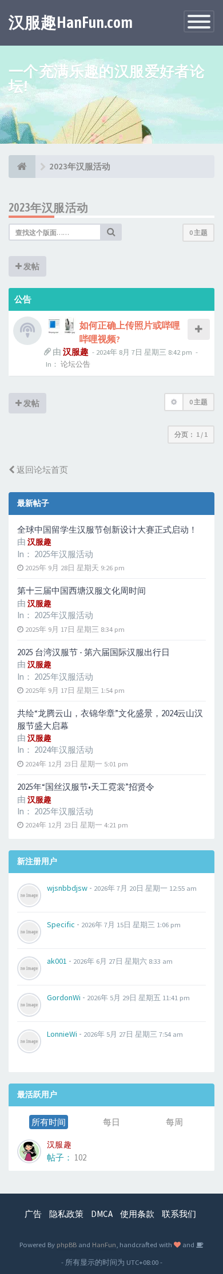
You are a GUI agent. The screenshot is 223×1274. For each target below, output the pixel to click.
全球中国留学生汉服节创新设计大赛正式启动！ (107, 529)
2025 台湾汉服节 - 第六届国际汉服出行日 (93, 652)
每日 (111, 1122)
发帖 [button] (30, 266)
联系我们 (179, 1213)
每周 (174, 1122)
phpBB (67, 1244)
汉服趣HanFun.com (71, 22)
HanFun (104, 1244)
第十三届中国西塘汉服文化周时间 (81, 590)
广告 (33, 1213)
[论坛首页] (22, 166)
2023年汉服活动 (49, 207)
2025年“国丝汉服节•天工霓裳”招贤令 (85, 786)
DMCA (102, 1213)
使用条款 (137, 1213)
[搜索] (111, 232)
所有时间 (48, 1122)
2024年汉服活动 (63, 749)
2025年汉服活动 (63, 554)
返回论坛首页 (41, 469)
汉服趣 (76, 351)
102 (80, 1157)
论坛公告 (75, 363)
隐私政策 (66, 1213)
